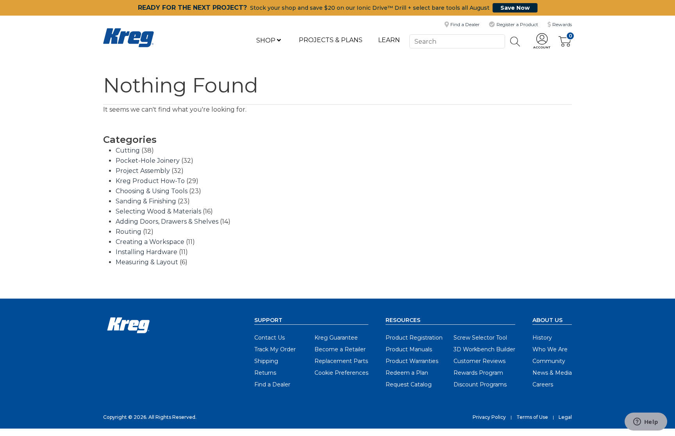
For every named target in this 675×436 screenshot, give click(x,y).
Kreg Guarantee (336, 337)
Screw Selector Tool (480, 337)
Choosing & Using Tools (152, 191)
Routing (128, 231)
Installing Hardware (146, 252)
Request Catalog (409, 384)
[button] (542, 41)
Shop (266, 40)
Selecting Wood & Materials (158, 211)
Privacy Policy (489, 417)
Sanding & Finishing (146, 201)
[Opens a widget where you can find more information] (645, 422)
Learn (389, 40)
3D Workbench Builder (484, 349)
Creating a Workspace (150, 242)
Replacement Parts (341, 361)
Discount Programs (480, 384)
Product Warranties (412, 361)
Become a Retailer (340, 349)
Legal (565, 417)
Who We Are (550, 349)
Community (548, 361)
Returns (265, 372)
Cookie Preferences (341, 372)
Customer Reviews (479, 361)
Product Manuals (409, 349)
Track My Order (275, 349)
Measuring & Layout (147, 262)
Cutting (128, 150)
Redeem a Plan (407, 372)
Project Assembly (143, 170)
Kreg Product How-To (150, 181)
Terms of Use (532, 417)
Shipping (266, 361)
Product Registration (414, 337)
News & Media (552, 372)
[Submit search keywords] (515, 41)
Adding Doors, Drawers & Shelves (167, 221)
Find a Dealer (272, 384)
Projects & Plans (330, 40)
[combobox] (457, 41)
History (542, 337)
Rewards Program (478, 372)
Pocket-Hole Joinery (148, 160)
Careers (542, 384)
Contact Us (269, 337)
